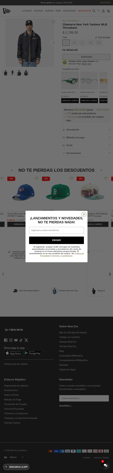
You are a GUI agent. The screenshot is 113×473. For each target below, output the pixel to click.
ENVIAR (56, 240)
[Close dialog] (84, 214)
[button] (16, 467)
